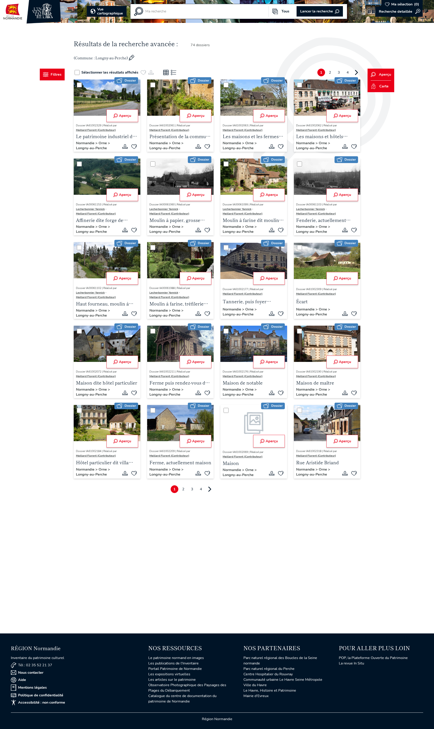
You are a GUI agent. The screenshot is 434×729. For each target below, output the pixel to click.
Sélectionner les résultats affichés (109, 72)
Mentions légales (32, 687)
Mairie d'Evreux (256, 695)
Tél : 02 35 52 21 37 (35, 665)
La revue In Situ (351, 663)
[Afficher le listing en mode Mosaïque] (166, 72)
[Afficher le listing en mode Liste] (173, 72)
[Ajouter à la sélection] (134, 146)
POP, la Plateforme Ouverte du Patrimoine (373, 657)
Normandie (85, 143)
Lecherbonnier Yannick (90, 209)
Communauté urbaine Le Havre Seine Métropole (282, 679)
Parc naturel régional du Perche (269, 668)
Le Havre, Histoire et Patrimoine (269, 690)
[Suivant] (356, 72)
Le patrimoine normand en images (176, 657)
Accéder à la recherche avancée (399, 11)
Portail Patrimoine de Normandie (175, 668)
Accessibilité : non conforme (41, 702)
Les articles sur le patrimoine (172, 679)
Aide (22, 679)
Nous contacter (30, 672)
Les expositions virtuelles (169, 674)
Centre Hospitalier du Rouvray (268, 674)
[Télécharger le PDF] (125, 146)
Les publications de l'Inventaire (173, 663)
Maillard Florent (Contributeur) (96, 130)
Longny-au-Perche (91, 148)
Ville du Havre (255, 685)
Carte (384, 86)
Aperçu (125, 115)
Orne (103, 143)
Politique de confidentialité (40, 695)
